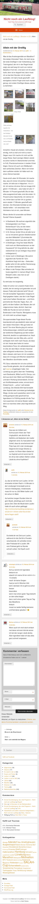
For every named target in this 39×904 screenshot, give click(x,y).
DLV (34, 844)
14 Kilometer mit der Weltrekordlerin (20, 804)
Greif (18, 849)
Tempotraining (8, 868)
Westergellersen (9, 872)
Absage (5, 842)
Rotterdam (14, 862)
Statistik (23, 866)
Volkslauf (29, 870)
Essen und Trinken (9, 774)
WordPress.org (8, 890)
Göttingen (23, 849)
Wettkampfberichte (9, 789)
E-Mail (7, 699)
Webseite (7, 707)
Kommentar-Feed (9, 888)
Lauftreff (12, 855)
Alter (19, 842)
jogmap (34, 852)
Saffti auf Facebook (8, 757)
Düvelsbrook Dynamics (17, 847)
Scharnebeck (15, 865)
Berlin (18, 845)
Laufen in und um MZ (10, 778)
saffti (26, 51)
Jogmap (9, 369)
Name (6, 691)
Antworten (7, 464)
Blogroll (19, 802)
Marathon (7, 783)
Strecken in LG (28, 410)
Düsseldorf (6, 847)
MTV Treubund (8, 860)
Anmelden (7, 883)
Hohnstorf (28, 852)
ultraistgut (12, 564)
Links (19, 808)
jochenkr (11, 425)
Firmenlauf (11, 849)
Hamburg (20, 851)
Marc (5, 804)
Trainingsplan (7, 870)
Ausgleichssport (9, 844)
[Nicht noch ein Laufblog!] (19, 15)
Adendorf (12, 841)
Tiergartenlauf (27, 868)
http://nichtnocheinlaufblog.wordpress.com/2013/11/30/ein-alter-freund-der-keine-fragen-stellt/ (19, 511)
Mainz (28, 855)
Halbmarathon (8, 851)
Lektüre (6, 780)
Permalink (6, 414)
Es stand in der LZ (9, 772)
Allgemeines (8, 767)
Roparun (6, 862)
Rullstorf (21, 863)
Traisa (15, 870)
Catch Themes (24, 901)
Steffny (27, 866)
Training (5, 412)
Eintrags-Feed (8, 885)
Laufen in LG (8, 776)
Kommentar (9, 663)
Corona (29, 844)
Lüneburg (20, 854)
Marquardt (17, 858)
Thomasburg (18, 868)
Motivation (27, 857)
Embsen (29, 847)
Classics (6, 770)
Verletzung (21, 870)
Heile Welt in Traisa (21, 815)
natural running (17, 860)
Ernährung (5, 849)
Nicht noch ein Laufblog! (19, 19)
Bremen (23, 845)
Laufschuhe (6, 855)
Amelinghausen (28, 841)
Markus (11, 622)
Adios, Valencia (25, 813)
